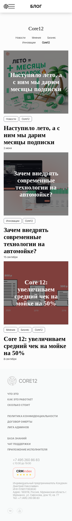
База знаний (17, 438)
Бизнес (51, 37)
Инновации (29, 42)
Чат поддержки (19, 443)
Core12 (46, 42)
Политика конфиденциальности (32, 416)
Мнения (36, 37)
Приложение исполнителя (27, 449)
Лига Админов (18, 427)
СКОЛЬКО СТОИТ (18, 405)
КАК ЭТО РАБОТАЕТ (20, 399)
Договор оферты (19, 421)
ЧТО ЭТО (13, 393)
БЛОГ (36, 6)
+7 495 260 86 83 (26, 460)
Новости (20, 37)
